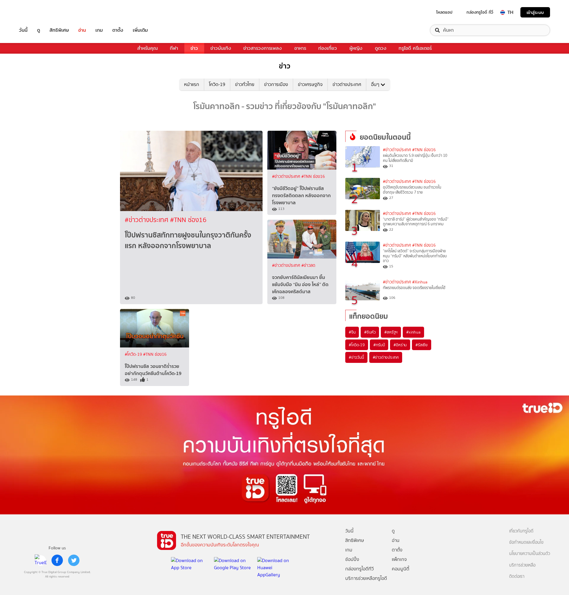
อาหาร (300, 48)
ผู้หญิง (355, 48)
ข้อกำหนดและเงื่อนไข (526, 542)
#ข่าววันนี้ (356, 357)
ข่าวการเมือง (276, 84)
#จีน (352, 332)
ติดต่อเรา (517, 576)
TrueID (37, 12)
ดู (38, 30)
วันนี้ (23, 30)
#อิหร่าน (400, 345)
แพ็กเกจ (399, 559)
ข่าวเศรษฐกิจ (310, 84)
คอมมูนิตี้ (400, 568)
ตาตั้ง (117, 30)
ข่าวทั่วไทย (244, 84)
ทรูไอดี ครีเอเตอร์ (415, 48)
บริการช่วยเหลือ (522, 565)
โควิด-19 (217, 84)
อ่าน (82, 30)
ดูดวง (380, 48)
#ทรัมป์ (379, 345)
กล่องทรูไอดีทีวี (359, 568)
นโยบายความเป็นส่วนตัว (529, 554)
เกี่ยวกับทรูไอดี (521, 531)
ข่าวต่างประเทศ (347, 84)
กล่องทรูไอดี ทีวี (479, 12)
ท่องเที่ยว (327, 48)
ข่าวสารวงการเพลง (262, 48)
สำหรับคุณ (147, 48)
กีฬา (174, 48)
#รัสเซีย (421, 345)
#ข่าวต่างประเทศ (147, 220)
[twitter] (74, 560)
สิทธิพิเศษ (59, 30)
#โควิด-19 (134, 354)
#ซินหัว (369, 332)
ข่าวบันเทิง (220, 48)
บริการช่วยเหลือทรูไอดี (366, 578)
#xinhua (413, 332)
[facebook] (57, 560)
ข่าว (194, 48)
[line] (41, 560)
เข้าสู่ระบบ (535, 12)
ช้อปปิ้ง (352, 559)
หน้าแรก (191, 84)
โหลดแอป (444, 12)
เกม (99, 30)
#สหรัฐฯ (390, 332)
